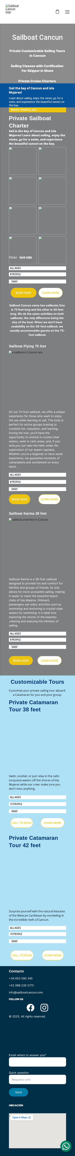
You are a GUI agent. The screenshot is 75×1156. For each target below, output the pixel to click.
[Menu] (67, 11)
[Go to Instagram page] (44, 1007)
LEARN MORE (50, 292)
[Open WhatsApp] (66, 1146)
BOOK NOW (23, 292)
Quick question (19, 1072)
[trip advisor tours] (35, 1037)
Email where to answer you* (27, 1055)
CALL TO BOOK (22, 823)
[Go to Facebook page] (30, 1007)
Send (18, 1092)
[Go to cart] (57, 12)
